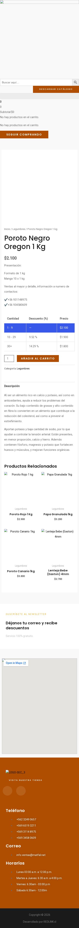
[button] (39, 96)
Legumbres (18, 229)
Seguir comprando (24, 134)
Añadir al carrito (38, 358)
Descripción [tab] (12, 386)
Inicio (7, 229)
